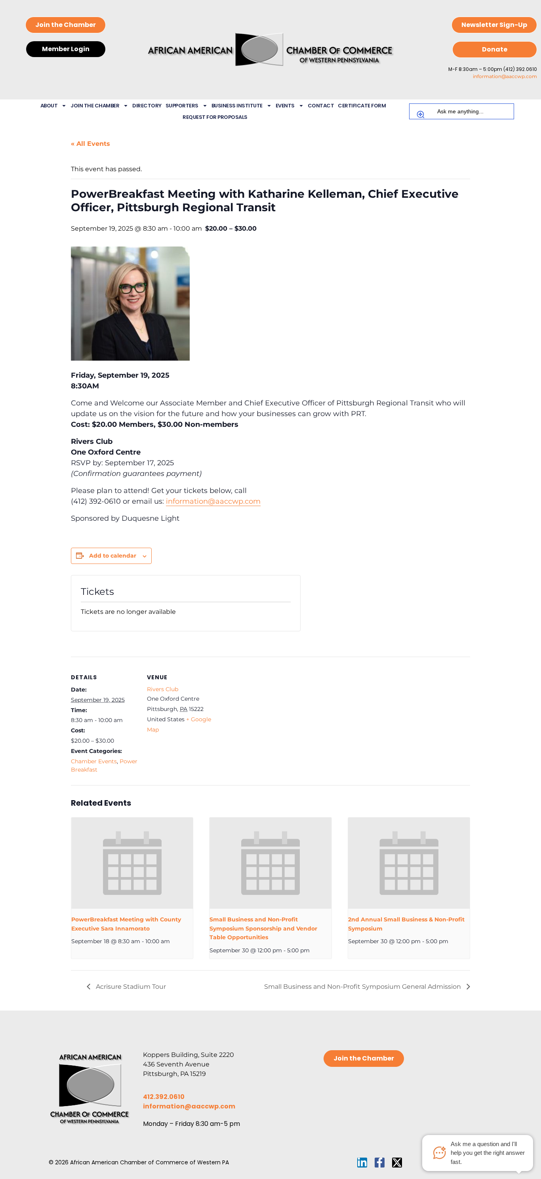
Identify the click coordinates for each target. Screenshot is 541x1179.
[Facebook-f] (380, 1163)
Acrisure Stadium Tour (130, 986)
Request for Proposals (215, 117)
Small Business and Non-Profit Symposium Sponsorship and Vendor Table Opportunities (263, 928)
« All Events (90, 143)
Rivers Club (162, 689)
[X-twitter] (397, 1163)
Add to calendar (112, 555)
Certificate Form (362, 105)
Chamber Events (94, 761)
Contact (321, 105)
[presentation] (132, 863)
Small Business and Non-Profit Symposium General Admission (363, 986)
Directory (147, 105)
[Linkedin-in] (362, 1163)
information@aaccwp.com (505, 76)
